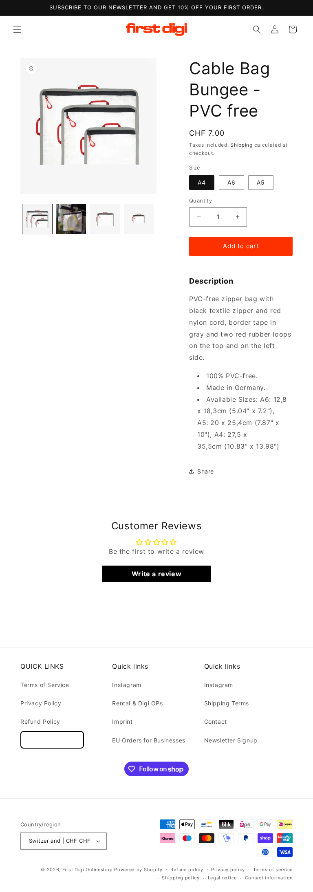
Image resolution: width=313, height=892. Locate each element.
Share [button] (205, 471)
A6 (231, 182)
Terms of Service (44, 684)
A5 (261, 182)
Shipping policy (181, 878)
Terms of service (273, 869)
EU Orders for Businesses (148, 740)
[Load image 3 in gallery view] (105, 219)
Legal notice (222, 878)
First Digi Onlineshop (87, 869)
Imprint (122, 721)
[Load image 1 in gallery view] (37, 219)
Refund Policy (40, 721)
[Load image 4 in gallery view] (139, 219)
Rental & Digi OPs (137, 703)
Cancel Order (52, 740)
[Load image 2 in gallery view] (71, 219)
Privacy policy (228, 869)
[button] (17, 29)
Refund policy (186, 869)
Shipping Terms (226, 703)
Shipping (241, 145)
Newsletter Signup (231, 740)
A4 (202, 182)
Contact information (269, 878)
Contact (215, 721)
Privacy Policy (40, 703)
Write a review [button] (156, 574)
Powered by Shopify (138, 869)
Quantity (200, 200)
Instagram (126, 684)
